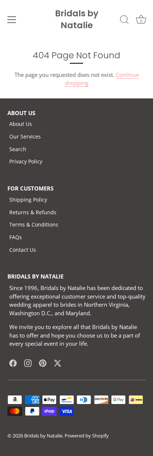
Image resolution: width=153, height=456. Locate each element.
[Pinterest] (42, 362)
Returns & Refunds (32, 212)
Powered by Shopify (87, 435)
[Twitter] (57, 362)
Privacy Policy (25, 161)
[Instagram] (28, 362)
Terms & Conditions (33, 224)
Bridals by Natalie (76, 19)
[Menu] (12, 20)
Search (17, 149)
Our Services (25, 136)
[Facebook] (13, 362)
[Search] (124, 21)
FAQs (15, 237)
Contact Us (22, 249)
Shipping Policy (28, 199)
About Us (20, 123)
